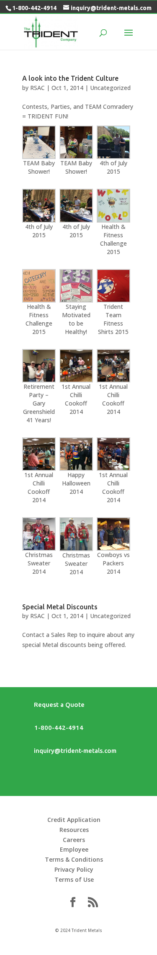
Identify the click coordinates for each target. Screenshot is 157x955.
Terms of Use (74, 879)
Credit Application (73, 820)
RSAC (37, 88)
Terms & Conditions (74, 859)
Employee (74, 849)
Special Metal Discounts (60, 607)
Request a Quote (53, 704)
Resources (74, 830)
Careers (74, 840)
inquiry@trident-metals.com (69, 750)
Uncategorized (110, 88)
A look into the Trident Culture (70, 78)
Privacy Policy (73, 869)
